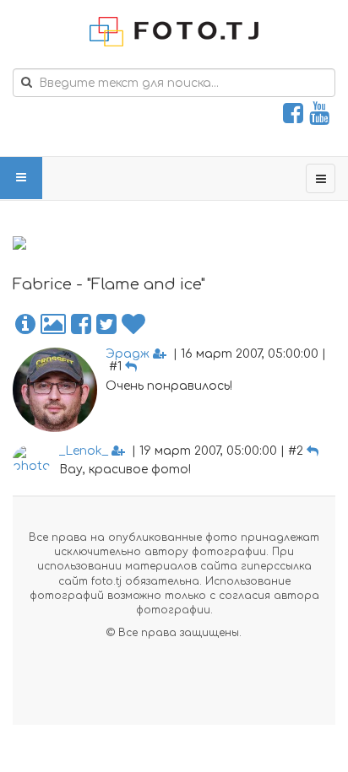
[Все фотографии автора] (53, 325)
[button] (25, 325)
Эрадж (128, 354)
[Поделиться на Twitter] (106, 325)
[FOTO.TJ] (174, 31)
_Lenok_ (83, 451)
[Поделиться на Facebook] (81, 325)
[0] (133, 325)
